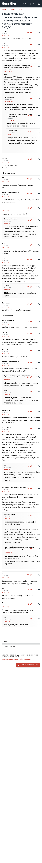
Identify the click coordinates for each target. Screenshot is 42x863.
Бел (24, 4)
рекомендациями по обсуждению (16, 659)
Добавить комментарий (28, 665)
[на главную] (9, 3)
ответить (5, 35)
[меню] (39, 3)
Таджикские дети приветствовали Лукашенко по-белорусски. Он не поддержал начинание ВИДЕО (20, 20)
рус (33, 4)
